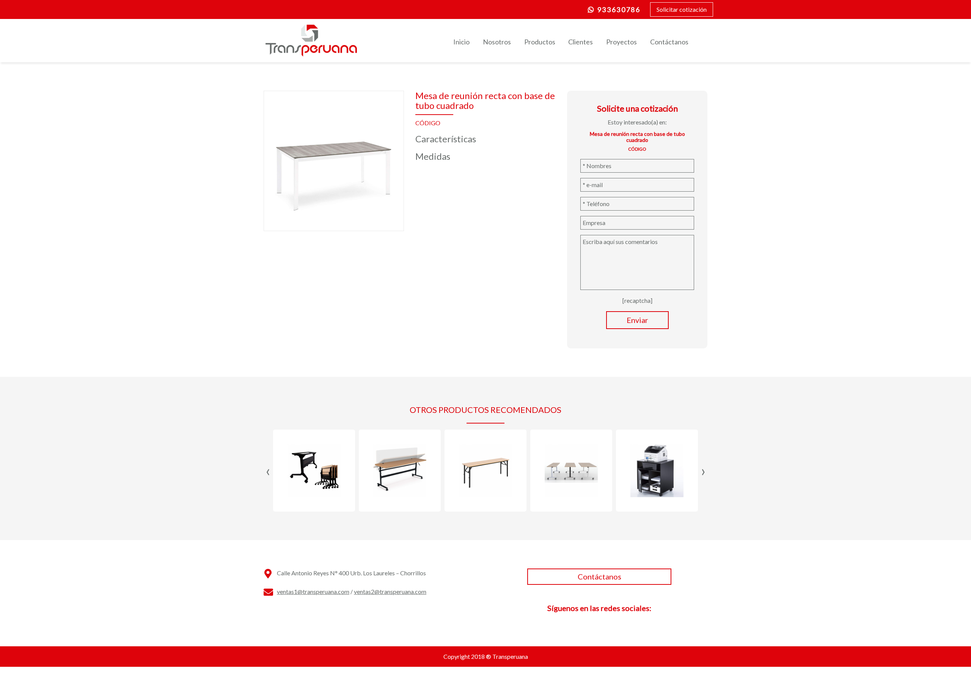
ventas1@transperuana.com (313, 591)
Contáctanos (669, 42)
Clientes (580, 42)
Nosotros (497, 42)
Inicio (461, 42)
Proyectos (621, 42)
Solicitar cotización (682, 9)
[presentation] (268, 470)
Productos (539, 42)
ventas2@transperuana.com (390, 591)
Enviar (637, 319)
